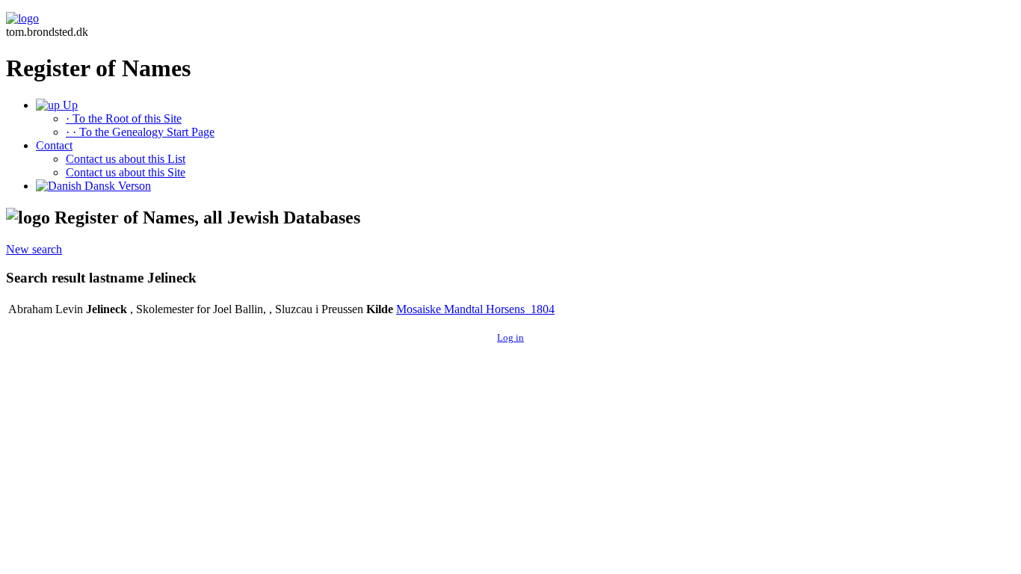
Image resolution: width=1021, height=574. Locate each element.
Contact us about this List (125, 158)
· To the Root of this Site (124, 118)
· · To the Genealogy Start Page (140, 132)
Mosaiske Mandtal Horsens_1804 (475, 309)
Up (69, 105)
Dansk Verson (116, 185)
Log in (510, 337)
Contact (54, 145)
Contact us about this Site (125, 172)
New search (34, 249)
